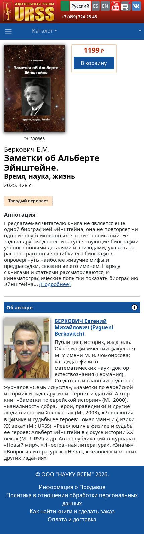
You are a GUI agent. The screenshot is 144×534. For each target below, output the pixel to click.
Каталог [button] (42, 30)
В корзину (94, 63)
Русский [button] (80, 6)
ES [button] (95, 6)
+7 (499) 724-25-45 (79, 17)
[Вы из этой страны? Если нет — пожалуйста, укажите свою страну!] (65, 6)
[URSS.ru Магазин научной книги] (28, 11)
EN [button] (105, 6)
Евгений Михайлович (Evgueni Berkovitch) (84, 327)
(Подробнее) (55, 284)
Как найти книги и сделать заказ (72, 511)
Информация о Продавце (72, 487)
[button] (115, 6)
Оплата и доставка (72, 519)
